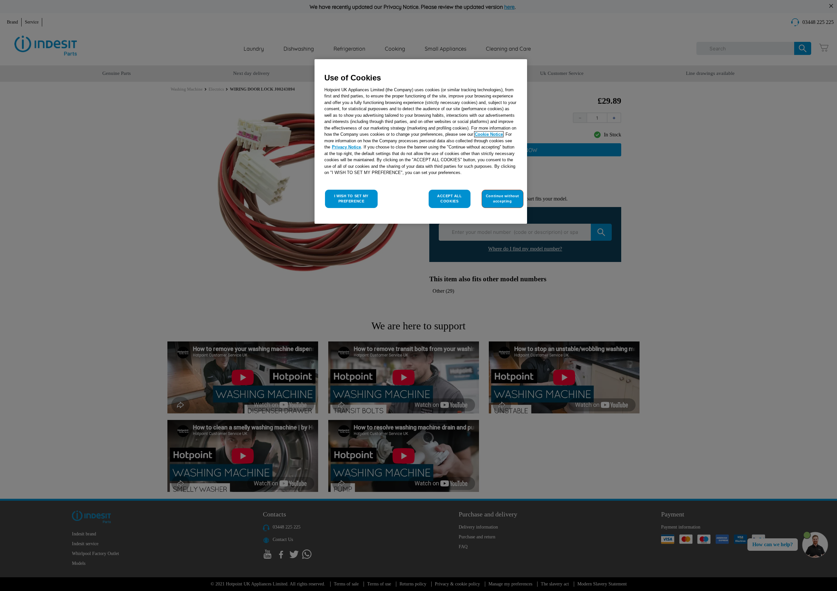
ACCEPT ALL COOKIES (449, 198)
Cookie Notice (489, 134)
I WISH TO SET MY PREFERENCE (351, 198)
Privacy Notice (346, 147)
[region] (421, 141)
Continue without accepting (502, 198)
